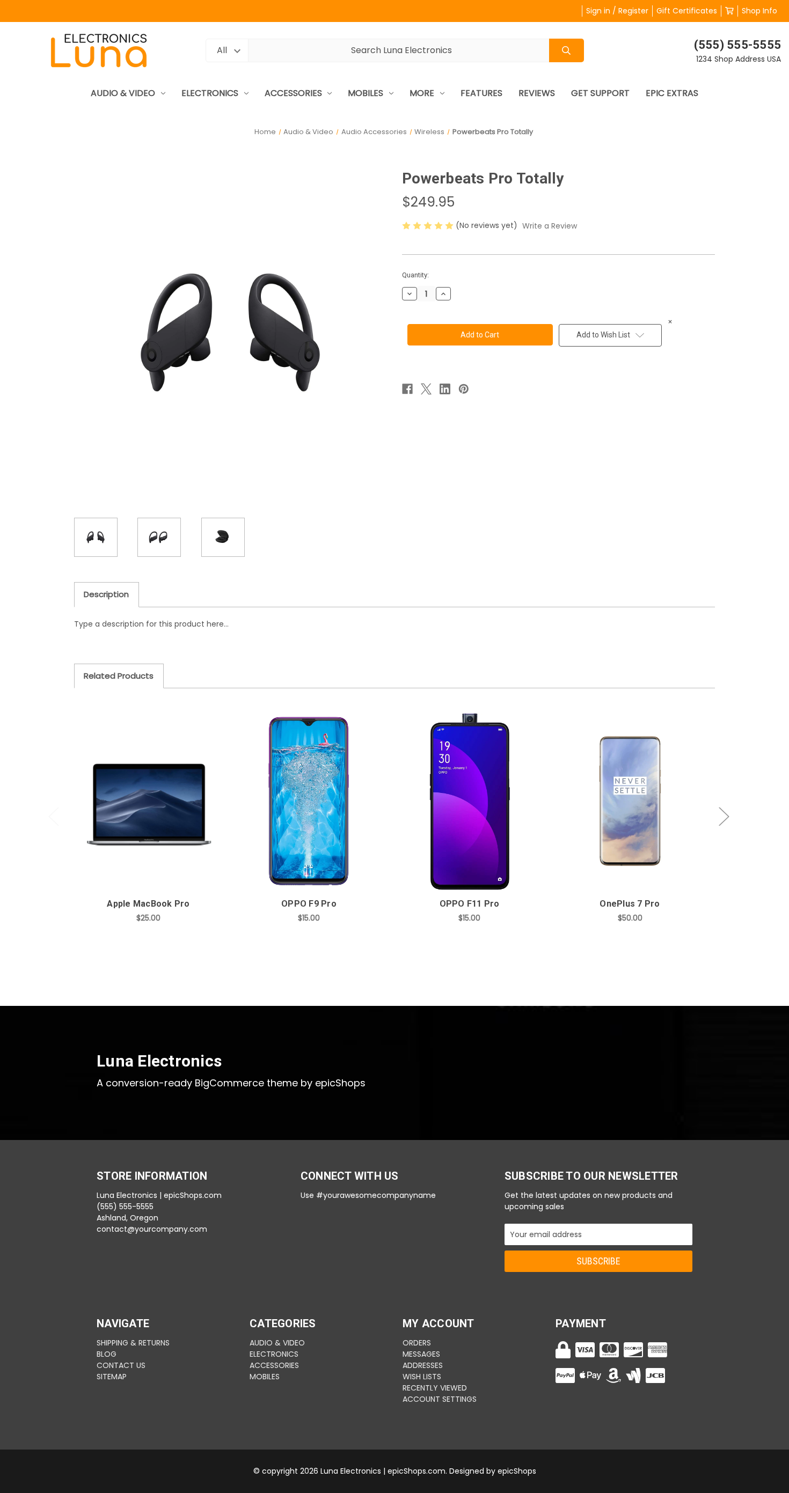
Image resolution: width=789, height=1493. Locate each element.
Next (724, 816)
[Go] (566, 51)
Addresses (423, 1365)
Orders (417, 1342)
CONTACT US (121, 1365)
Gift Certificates (686, 10)
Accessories (293, 93)
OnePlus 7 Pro (630, 904)
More (422, 93)
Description (106, 594)
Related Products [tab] (119, 675)
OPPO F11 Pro (470, 904)
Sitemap (112, 1376)
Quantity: (415, 275)
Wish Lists (422, 1376)
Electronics (209, 93)
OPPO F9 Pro (309, 904)
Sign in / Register (617, 10)
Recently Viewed (435, 1387)
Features (481, 93)
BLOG (106, 1354)
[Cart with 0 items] (729, 10)
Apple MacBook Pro (148, 904)
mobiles (365, 93)
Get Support (600, 93)
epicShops (517, 1471)
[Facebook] (407, 388)
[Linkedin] (445, 388)
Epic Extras (672, 93)
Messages (421, 1354)
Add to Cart (154, 818)
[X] (426, 388)
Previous (53, 816)
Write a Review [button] (549, 225)
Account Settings (440, 1399)
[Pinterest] (463, 388)
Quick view (148, 790)
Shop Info (759, 10)
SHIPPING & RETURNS (133, 1342)
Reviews (536, 93)
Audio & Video (123, 93)
